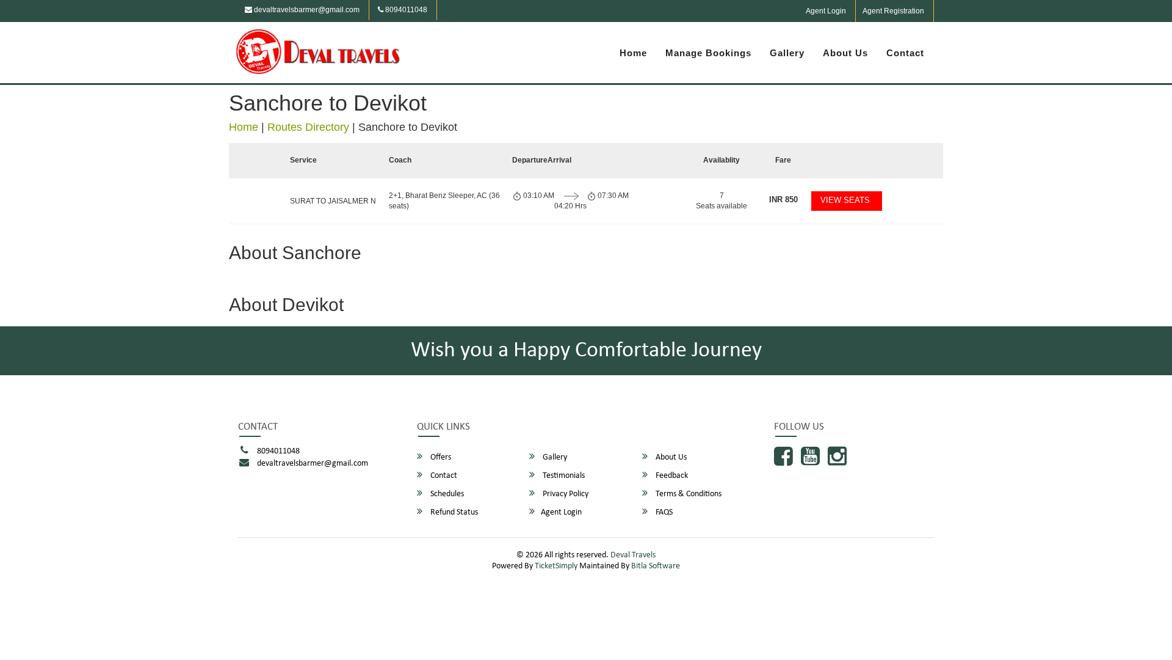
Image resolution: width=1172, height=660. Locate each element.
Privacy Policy (564, 494)
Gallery (787, 53)
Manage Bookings (708, 53)
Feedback (671, 475)
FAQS (663, 512)
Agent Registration (893, 11)
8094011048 (405, 10)
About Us (845, 53)
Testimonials (563, 475)
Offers (440, 457)
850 (783, 199)
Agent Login (826, 11)
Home (633, 53)
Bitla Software (655, 566)
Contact (905, 53)
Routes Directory (308, 127)
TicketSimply (556, 566)
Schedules (446, 494)
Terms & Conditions (688, 494)
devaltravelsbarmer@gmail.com (306, 10)
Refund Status (453, 512)
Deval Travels (633, 555)
